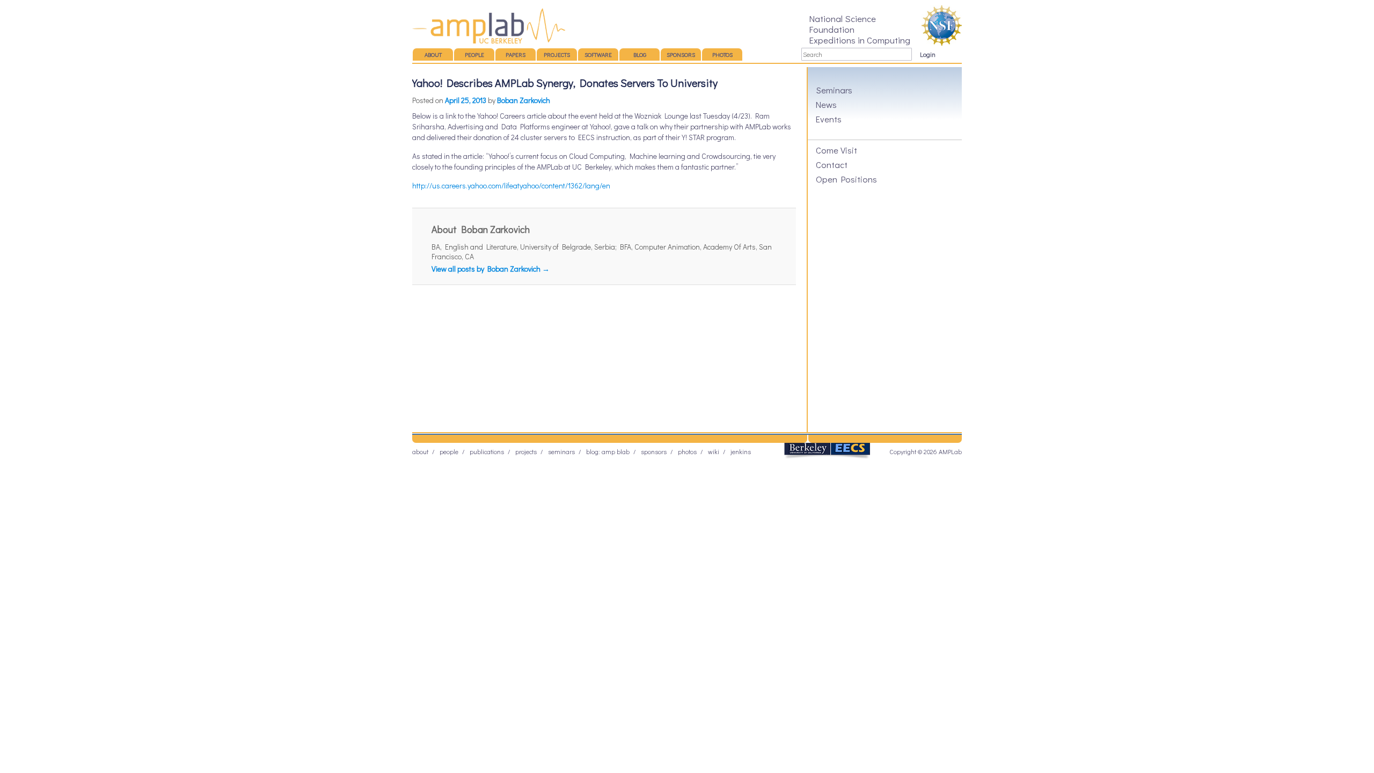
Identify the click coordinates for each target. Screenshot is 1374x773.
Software (598, 54)
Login (928, 54)
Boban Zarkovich (523, 100)
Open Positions (846, 179)
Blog (639, 54)
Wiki (713, 451)
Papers (515, 54)
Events (829, 119)
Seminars (834, 90)
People (474, 54)
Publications (487, 451)
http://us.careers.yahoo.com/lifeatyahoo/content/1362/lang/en (511, 185)
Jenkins (740, 451)
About (433, 54)
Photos (722, 54)
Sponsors (681, 54)
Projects (557, 54)
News (826, 104)
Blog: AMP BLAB (608, 451)
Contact (831, 164)
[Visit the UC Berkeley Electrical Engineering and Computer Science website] (827, 456)
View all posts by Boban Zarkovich (491, 269)
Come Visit (836, 150)
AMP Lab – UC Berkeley (488, 25)
